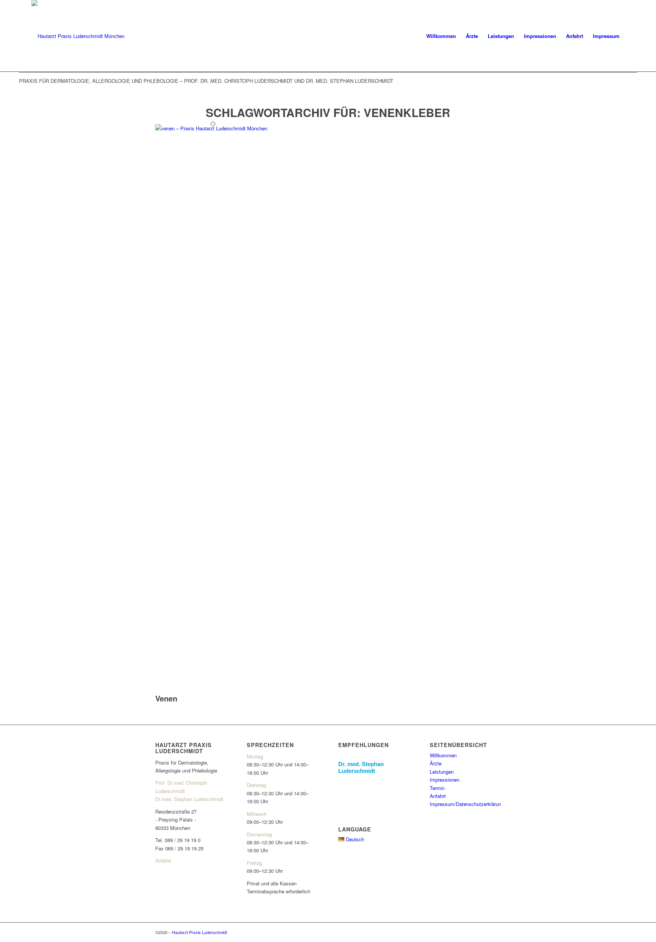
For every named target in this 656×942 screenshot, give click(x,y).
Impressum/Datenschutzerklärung (467, 803)
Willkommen (443, 755)
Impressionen (444, 779)
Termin (437, 788)
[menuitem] (441, 36)
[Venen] (212, 128)
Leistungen (442, 771)
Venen (166, 698)
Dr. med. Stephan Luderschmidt (361, 767)
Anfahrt (163, 860)
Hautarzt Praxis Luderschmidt (199, 932)
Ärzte (436, 763)
